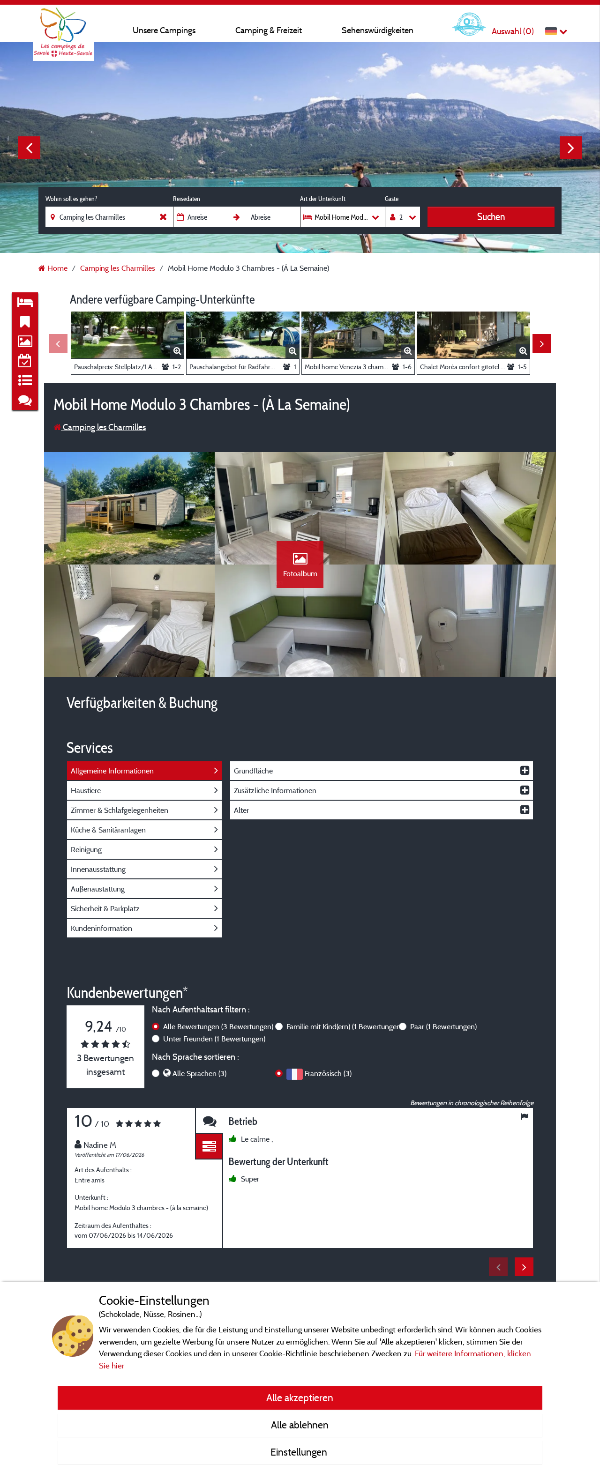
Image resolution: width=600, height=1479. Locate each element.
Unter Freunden (214, 1038)
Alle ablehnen (300, 1425)
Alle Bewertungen (218, 1026)
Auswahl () (513, 31)
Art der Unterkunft (322, 198)
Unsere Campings (164, 30)
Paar (443, 1026)
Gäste (391, 198)
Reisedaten (186, 198)
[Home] (63, 26)
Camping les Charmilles (103, 427)
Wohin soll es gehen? (71, 198)
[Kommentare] (209, 1121)
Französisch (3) (328, 1073)
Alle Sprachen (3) (199, 1073)
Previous (29, 147)
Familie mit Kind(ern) (344, 1026)
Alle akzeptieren (299, 1397)
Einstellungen (300, 1452)
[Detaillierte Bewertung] (209, 1146)
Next (571, 147)
